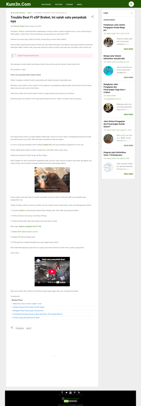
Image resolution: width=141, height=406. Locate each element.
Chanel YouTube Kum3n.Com (28, 56)
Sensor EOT (16, 232)
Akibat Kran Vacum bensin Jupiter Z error (27, 304)
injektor (22, 210)
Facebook (62, 392)
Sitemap (69, 5)
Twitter (66, 392)
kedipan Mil (47, 145)
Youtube (58, 5)
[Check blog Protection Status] (70, 402)
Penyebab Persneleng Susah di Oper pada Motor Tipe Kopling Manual (37, 314)
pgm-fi (29, 328)
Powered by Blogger (71, 398)
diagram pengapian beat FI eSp (30, 226)
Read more (128, 49)
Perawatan (20, 328)
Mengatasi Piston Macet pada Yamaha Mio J (28, 310)
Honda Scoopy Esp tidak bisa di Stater (26, 317)
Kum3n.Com (18, 4)
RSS (79, 392)
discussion (46, 5)
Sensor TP (16, 237)
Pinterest (75, 392)
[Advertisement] (52, 117)
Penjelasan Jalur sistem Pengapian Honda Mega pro (114, 27)
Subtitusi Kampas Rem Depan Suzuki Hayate (28, 307)
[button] (92, 17)
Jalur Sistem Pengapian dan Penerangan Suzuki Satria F (114, 124)
